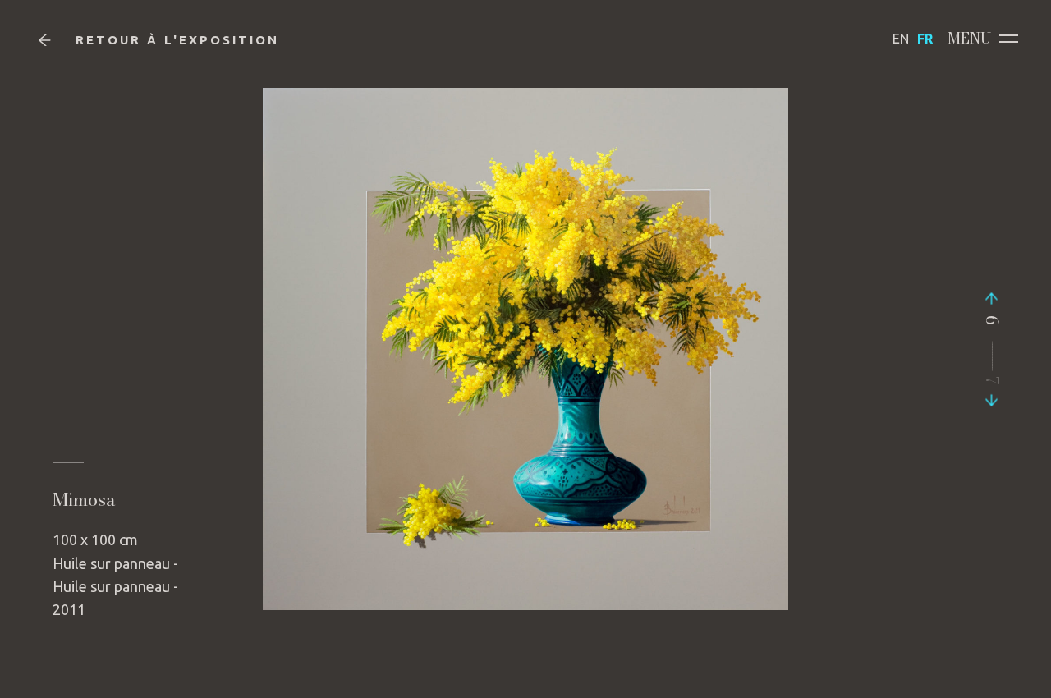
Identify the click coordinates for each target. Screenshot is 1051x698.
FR (925, 38)
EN (901, 38)
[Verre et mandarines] (992, 395)
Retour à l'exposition (177, 40)
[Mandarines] (992, 302)
